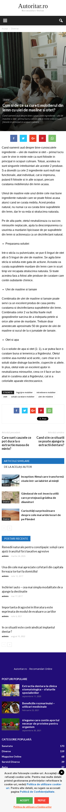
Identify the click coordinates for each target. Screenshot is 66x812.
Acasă (5, 28)
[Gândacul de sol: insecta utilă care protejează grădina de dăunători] (10, 497)
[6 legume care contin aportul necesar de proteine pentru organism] (10, 724)
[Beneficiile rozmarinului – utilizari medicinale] (10, 707)
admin (5, 556)
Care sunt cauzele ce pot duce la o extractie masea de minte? (16, 443)
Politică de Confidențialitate (37, 791)
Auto (5, 767)
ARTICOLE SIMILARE (17, 460)
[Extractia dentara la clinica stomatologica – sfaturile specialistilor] (10, 690)
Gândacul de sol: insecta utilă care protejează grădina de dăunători (40, 497)
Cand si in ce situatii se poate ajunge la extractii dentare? (50, 441)
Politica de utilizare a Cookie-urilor (33, 807)
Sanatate (7, 745)
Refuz (41, 800)
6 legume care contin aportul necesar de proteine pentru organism (40, 723)
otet (5, 396)
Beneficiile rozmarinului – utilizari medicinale (38, 704)
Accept (24, 800)
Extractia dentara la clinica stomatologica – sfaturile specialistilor (39, 689)
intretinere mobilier (46, 392)
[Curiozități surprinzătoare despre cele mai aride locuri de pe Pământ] (10, 515)
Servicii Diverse (11, 761)
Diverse (7, 100)
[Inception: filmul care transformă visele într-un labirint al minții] (10, 480)
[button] (61, 20)
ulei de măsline (45, 396)
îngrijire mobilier (24, 392)
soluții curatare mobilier (22, 396)
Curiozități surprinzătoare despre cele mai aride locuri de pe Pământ (41, 515)
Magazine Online (11, 756)
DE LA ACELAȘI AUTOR (18, 466)
